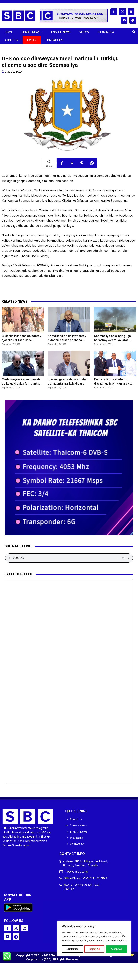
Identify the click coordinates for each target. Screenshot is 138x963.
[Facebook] (113, 11)
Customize (72, 948)
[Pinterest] (82, 163)
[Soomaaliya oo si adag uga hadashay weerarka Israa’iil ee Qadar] (115, 319)
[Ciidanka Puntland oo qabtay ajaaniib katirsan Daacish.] (23, 319)
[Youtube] (124, 20)
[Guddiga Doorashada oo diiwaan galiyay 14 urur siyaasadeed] (115, 363)
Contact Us (77, 844)
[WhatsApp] (92, 163)
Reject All (94, 948)
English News (78, 831)
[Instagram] (131, 11)
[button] (134, 32)
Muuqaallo (76, 838)
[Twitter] (122, 11)
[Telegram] (132, 20)
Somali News (78, 825)
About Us (76, 819)
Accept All (116, 948)
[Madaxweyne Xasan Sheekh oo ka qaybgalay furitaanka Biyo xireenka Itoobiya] (23, 363)
